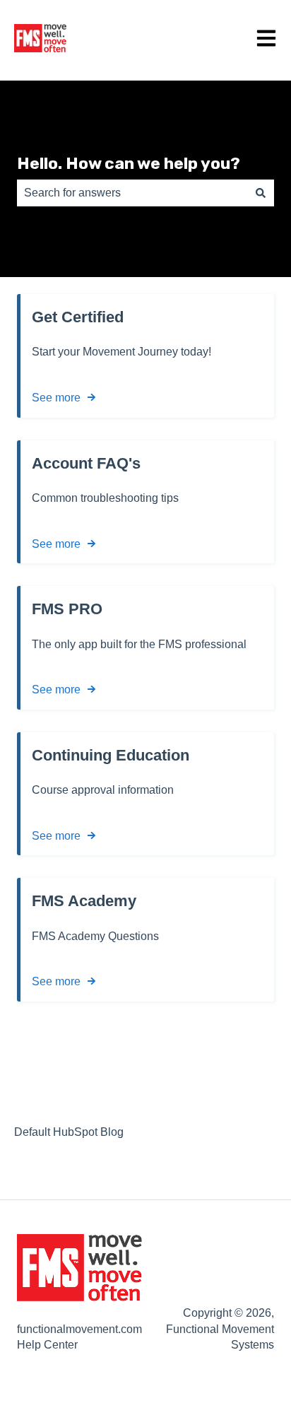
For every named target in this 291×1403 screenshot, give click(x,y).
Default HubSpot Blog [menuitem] (69, 1132)
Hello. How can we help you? (128, 163)
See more (56, 398)
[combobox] (132, 193)
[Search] (260, 193)
